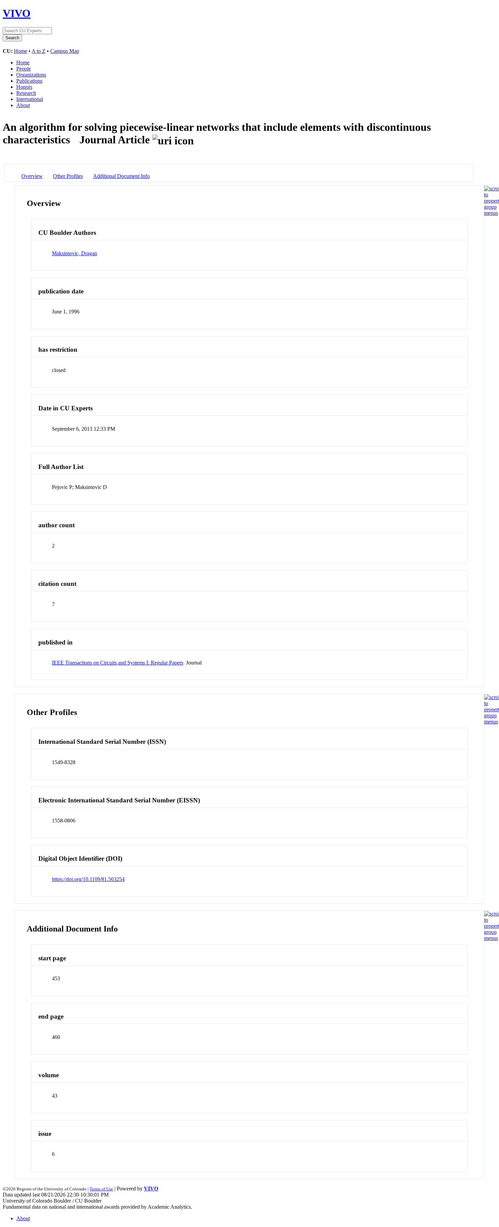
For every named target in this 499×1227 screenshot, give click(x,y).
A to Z (38, 51)
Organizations (31, 75)
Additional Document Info (121, 176)
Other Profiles (68, 176)
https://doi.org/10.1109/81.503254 (88, 879)
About (23, 105)
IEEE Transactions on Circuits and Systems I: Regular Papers (117, 663)
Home (20, 51)
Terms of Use (101, 1188)
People (23, 68)
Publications (29, 81)
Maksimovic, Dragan (74, 253)
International (29, 99)
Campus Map (64, 51)
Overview (32, 176)
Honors (24, 87)
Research (26, 93)
